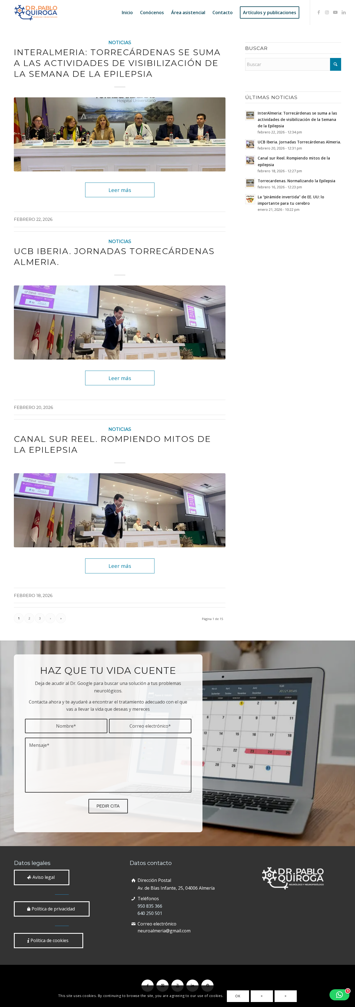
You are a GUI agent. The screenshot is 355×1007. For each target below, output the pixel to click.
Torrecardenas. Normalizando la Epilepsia (296, 180)
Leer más (119, 189)
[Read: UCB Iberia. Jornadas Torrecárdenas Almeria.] (250, 144)
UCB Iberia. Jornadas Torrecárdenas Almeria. (299, 142)
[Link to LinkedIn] (343, 12)
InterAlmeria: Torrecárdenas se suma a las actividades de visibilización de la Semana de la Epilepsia (117, 63)
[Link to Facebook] (319, 12)
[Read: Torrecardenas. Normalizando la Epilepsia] (250, 183)
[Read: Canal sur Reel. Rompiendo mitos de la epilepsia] (250, 160)
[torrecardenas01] (119, 134)
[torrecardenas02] (119, 322)
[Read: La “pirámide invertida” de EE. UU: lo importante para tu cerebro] (250, 199)
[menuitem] (127, 12)
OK (237, 996)
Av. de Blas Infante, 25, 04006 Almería (176, 888)
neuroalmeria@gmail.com (164, 931)
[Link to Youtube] (335, 12)
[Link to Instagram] (327, 12)
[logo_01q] (36, 12)
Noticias (119, 42)
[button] (339, 994)
